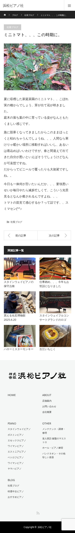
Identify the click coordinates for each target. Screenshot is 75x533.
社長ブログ (29, 15)
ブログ (15, 15)
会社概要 (47, 412)
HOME (12, 395)
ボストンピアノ (16, 434)
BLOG (11, 480)
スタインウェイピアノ (19, 429)
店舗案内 (47, 400)
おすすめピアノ (16, 497)
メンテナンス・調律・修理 (53, 430)
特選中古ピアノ (16, 491)
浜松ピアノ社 (45, 527)
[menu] (69, 5)
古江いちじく (47, 349)
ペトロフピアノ (16, 457)
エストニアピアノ (17, 451)
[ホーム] (5, 12)
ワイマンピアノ (16, 446)
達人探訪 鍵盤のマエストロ (54, 440)
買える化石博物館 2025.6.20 (20, 317)
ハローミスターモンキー (18, 349)
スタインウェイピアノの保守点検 (18, 284)
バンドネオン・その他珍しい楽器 (53, 455)
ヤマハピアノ (15, 468)
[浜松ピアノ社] (32, 5)
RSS (37, 512)
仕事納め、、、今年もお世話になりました (54, 284)
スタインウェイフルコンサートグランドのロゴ (54, 317)
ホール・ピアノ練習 (52, 447)
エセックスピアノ (17, 440)
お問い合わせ (49, 406)
